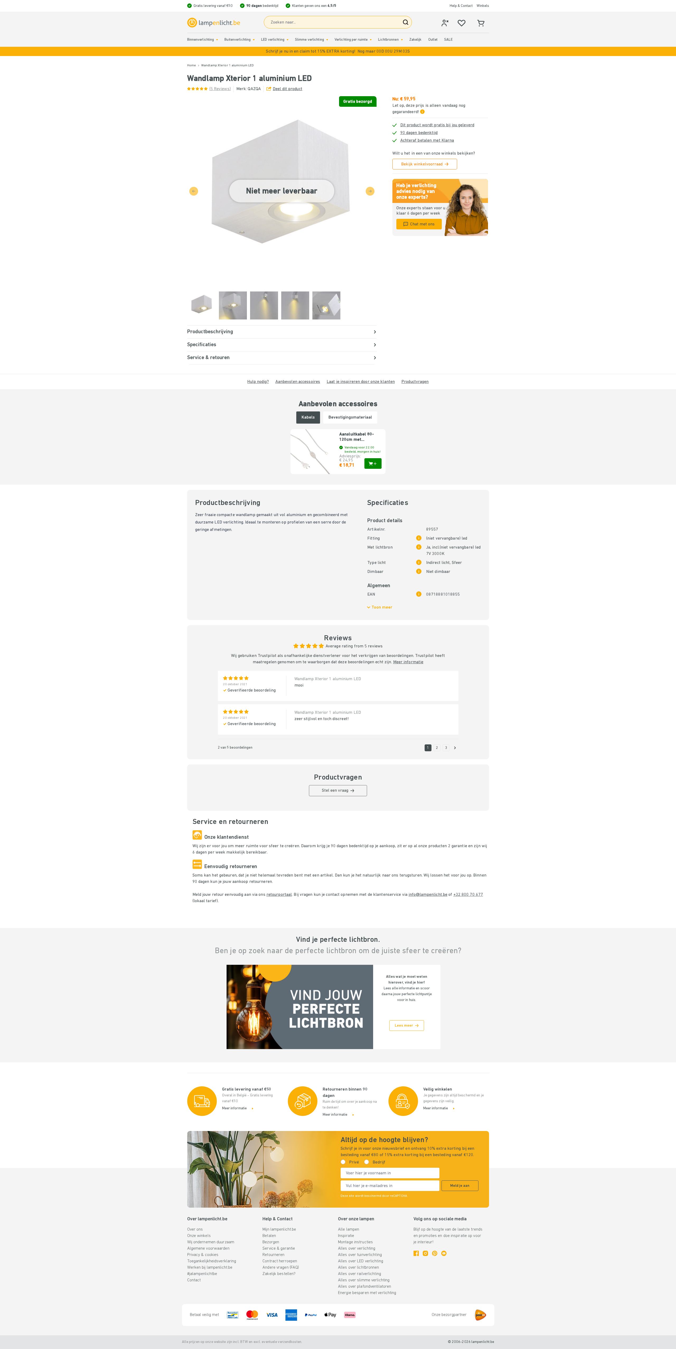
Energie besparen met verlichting (367, 1293)
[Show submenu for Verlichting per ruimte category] (371, 39)
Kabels (308, 417)
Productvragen (415, 382)
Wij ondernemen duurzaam (210, 1242)
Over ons (195, 1229)
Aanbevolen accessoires (297, 382)
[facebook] (416, 1253)
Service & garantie (278, 1248)
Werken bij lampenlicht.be (210, 1267)
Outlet (433, 40)
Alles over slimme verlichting (363, 1280)
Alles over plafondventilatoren (364, 1287)
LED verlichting (272, 40)
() (220, 89)
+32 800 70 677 (468, 895)
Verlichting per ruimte (351, 40)
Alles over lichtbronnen (358, 1267)
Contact (194, 1280)
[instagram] (425, 1253)
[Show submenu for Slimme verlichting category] (327, 39)
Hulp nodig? (258, 382)
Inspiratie (346, 1236)
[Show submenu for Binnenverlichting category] (217, 39)
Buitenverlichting (237, 40)
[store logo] (213, 22)
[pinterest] (434, 1253)
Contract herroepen (279, 1261)
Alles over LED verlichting (360, 1261)
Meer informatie (408, 662)
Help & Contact (461, 6)
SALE (448, 40)
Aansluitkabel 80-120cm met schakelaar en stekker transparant (359, 437)
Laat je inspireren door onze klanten (361, 382)
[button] (338, 51)
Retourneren (273, 1255)
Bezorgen (270, 1242)
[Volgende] (455, 747)
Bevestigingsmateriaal (350, 417)
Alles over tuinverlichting (360, 1255)
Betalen (269, 1236)
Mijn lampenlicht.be (279, 1229)
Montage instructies (355, 1242)
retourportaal (279, 895)
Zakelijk (415, 40)
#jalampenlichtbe (202, 1274)
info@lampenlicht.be (428, 895)
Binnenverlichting (200, 40)
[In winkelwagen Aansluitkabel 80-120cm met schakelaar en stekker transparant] (373, 463)
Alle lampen (348, 1229)
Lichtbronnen (388, 40)
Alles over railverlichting (359, 1274)
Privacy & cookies (203, 1255)
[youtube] (444, 1253)
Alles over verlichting (356, 1248)
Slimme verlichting (309, 40)
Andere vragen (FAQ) (280, 1267)
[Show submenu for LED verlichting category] (287, 39)
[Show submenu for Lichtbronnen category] (402, 39)
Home (191, 65)
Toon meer (382, 607)
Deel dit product (287, 89)
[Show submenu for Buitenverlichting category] (254, 39)
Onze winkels (199, 1236)
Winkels (483, 6)
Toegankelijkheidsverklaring (211, 1261)
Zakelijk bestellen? (278, 1274)
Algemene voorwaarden (208, 1248)
